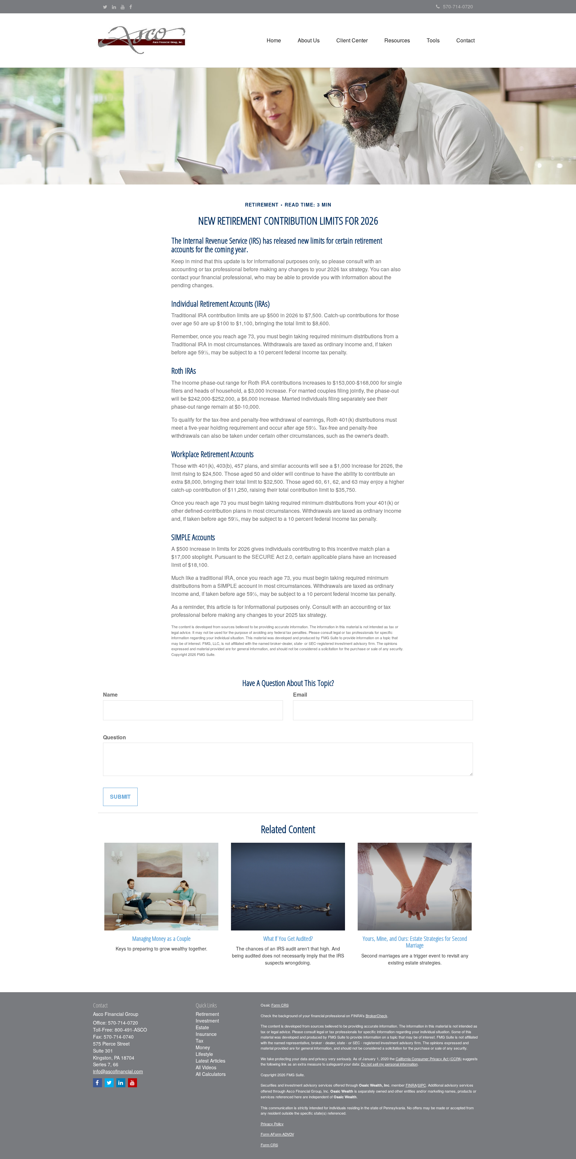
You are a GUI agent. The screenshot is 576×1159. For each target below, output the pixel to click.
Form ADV (281, 1134)
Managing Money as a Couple (161, 938)
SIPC (422, 1085)
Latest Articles (210, 1060)
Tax (199, 1040)
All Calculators (211, 1074)
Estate (202, 1027)
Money (203, 1047)
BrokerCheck (376, 1015)
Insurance (206, 1034)
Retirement (207, 1014)
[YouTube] (123, 6)
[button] (308, 40)
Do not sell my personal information (389, 1064)
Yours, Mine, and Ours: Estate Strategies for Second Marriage (415, 941)
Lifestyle (204, 1054)
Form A (267, 1134)
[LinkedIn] (114, 6)
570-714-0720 (458, 6)
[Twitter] (105, 6)
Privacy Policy (272, 1123)
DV (291, 1134)
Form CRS (280, 1005)
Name (110, 694)
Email (300, 694)
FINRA (411, 1085)
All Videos (206, 1067)
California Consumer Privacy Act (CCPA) (429, 1058)
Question (114, 737)
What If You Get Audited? (288, 938)
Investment (207, 1020)
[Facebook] (130, 6)
